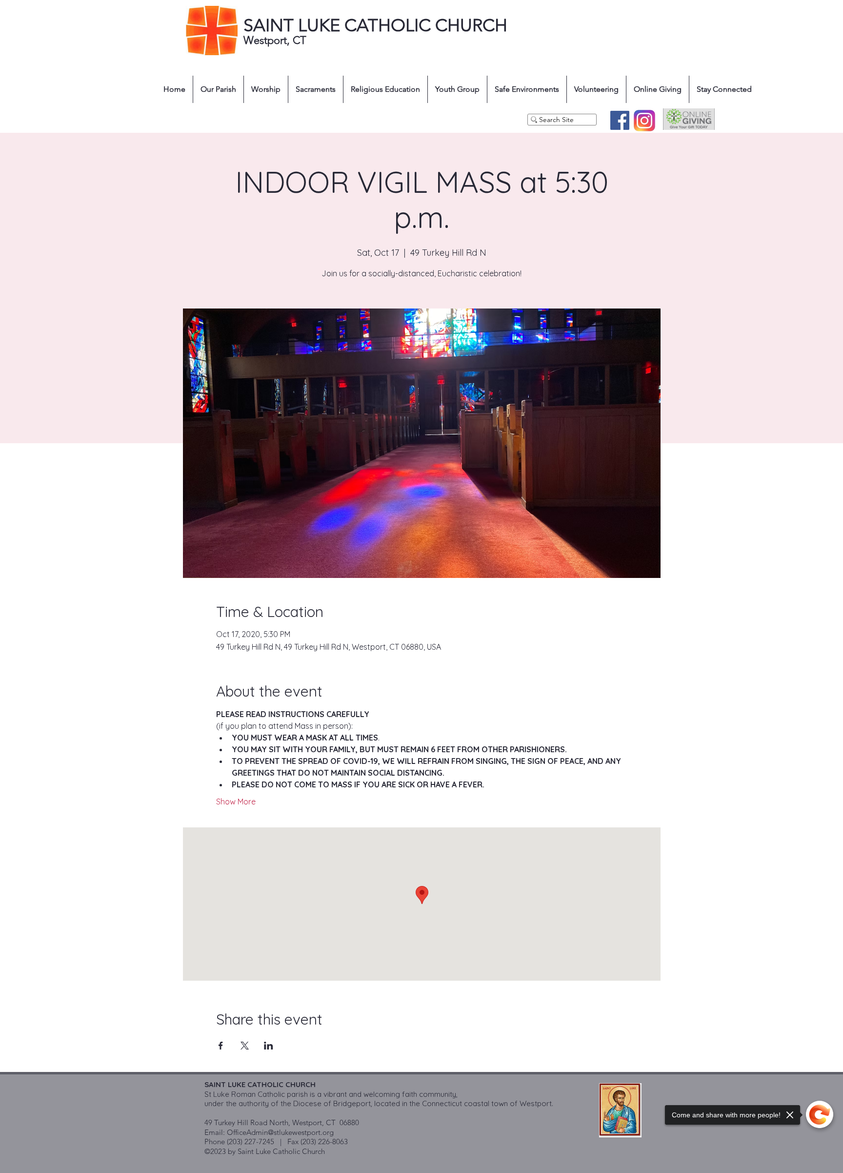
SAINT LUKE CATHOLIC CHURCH (375, 25)
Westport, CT (276, 40)
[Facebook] (619, 120)
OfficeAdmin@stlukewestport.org (280, 1132)
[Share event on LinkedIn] (268, 1046)
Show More (236, 801)
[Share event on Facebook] (220, 1046)
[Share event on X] (244, 1046)
